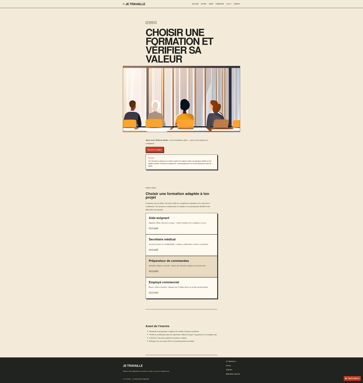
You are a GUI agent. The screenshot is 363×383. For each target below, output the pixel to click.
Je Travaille (135, 4)
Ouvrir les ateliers (154, 149)
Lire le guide (153, 227)
